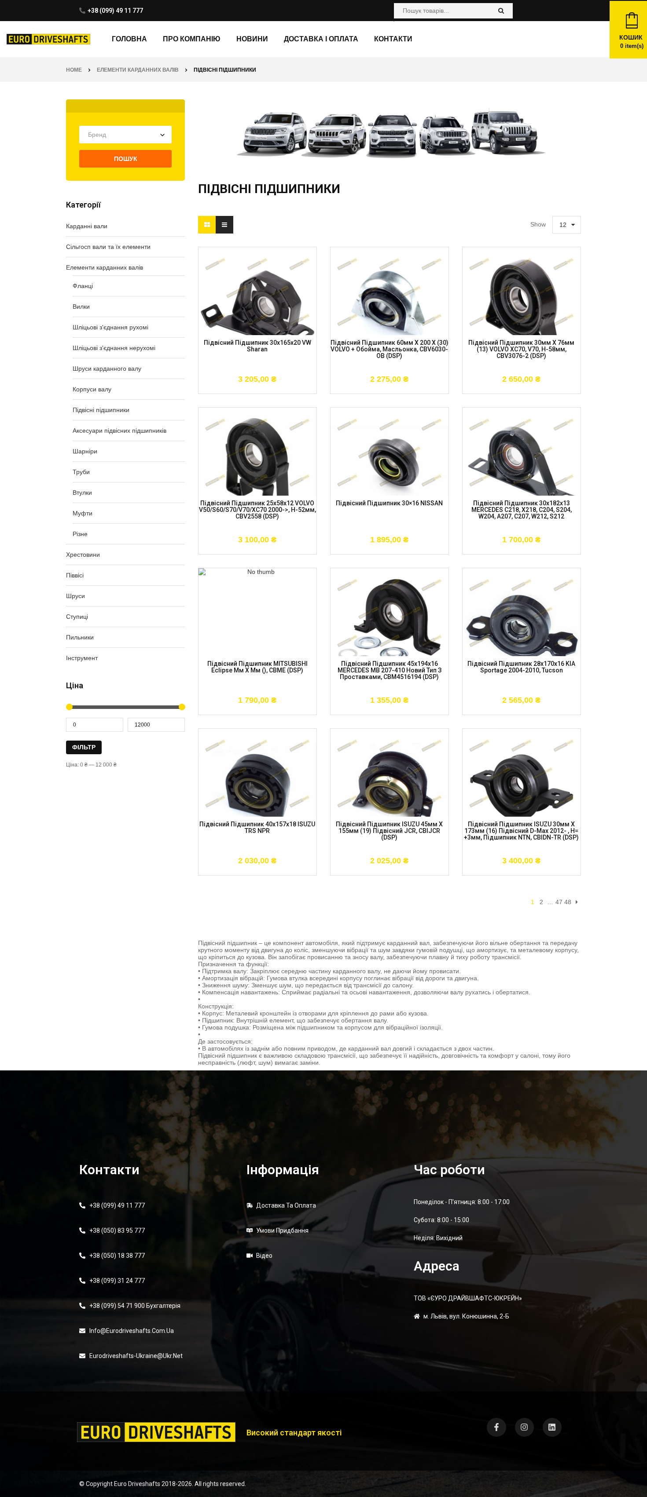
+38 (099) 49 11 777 (115, 10)
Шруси (75, 595)
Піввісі (75, 575)
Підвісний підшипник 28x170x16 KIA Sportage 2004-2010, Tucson (521, 667)
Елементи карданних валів (138, 70)
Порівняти (272, 389)
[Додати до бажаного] (245, 389)
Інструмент (82, 657)
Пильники (80, 637)
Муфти (82, 513)
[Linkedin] (552, 1427)
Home (74, 70)
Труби (81, 471)
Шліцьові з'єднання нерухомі (114, 347)
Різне (80, 533)
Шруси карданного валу (107, 368)
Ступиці (77, 616)
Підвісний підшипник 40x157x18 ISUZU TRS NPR (257, 827)
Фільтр (84, 747)
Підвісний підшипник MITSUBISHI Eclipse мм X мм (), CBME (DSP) (257, 667)
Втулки (82, 492)
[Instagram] (524, 1427)
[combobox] (125, 134)
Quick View (296, 389)
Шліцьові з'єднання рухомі (110, 327)
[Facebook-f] (496, 1427)
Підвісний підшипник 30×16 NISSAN (389, 503)
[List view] (224, 225)
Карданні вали (86, 226)
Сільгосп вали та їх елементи (108, 246)
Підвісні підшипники (101, 409)
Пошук (125, 158)
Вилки (81, 306)
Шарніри (85, 451)
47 (558, 902)
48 (567, 902)
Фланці (83, 285)
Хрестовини (83, 554)
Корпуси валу (92, 389)
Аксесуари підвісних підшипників (119, 430)
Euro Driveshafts (137, 1483)
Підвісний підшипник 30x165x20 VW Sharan (257, 346)
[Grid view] (207, 225)
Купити (219, 389)
